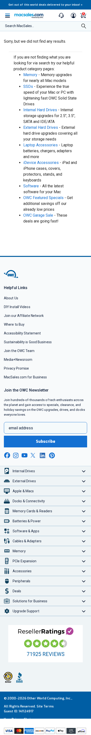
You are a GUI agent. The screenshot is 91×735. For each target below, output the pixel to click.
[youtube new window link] (24, 455)
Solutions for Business (30, 601)
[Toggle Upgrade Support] (84, 611)
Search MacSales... (19, 26)
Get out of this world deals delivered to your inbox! (45, 5)
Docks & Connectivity (29, 501)
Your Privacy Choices (20, 719)
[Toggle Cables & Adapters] (84, 541)
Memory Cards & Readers (32, 511)
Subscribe (45, 441)
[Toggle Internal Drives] (84, 471)
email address (21, 428)
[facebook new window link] (7, 455)
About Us (11, 298)
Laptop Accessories (40, 145)
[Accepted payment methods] (45, 731)
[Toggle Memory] (84, 551)
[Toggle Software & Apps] (84, 531)
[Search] (84, 26)
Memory (30, 74)
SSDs (28, 86)
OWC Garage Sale (38, 215)
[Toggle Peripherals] (84, 581)
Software (31, 186)
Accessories (22, 571)
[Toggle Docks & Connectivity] (84, 501)
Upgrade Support (26, 611)
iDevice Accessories (41, 162)
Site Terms (45, 706)
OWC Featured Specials (43, 197)
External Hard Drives (40, 127)
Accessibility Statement (22, 333)
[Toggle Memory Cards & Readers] (84, 511)
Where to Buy (14, 324)
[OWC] (11, 277)
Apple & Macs (23, 491)
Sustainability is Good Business (28, 342)
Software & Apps (26, 531)
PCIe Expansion (25, 561)
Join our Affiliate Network (24, 316)
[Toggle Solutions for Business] (84, 601)
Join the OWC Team (19, 351)
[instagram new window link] (15, 455)
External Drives (24, 481)
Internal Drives (24, 471)
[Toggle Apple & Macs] (84, 491)
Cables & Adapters (27, 541)
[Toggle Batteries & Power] (84, 521)
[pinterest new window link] (52, 455)
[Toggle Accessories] (84, 571)
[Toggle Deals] (84, 591)
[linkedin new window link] (43, 455)
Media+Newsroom (18, 360)
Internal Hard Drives (40, 110)
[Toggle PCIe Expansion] (84, 561)
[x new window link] (34, 455)
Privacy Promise (16, 368)
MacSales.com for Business (25, 377)
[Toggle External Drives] (84, 481)
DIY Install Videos (17, 307)
